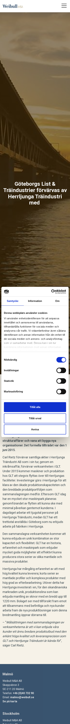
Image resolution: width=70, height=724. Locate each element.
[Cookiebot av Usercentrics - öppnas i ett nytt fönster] (51, 291)
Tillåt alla (35, 407)
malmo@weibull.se (22, 697)
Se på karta (10, 701)
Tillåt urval (35, 418)
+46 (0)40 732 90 (23, 693)
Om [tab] (57, 300)
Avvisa (35, 429)
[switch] (61, 370)
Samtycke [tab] (13, 300)
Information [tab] (35, 300)
